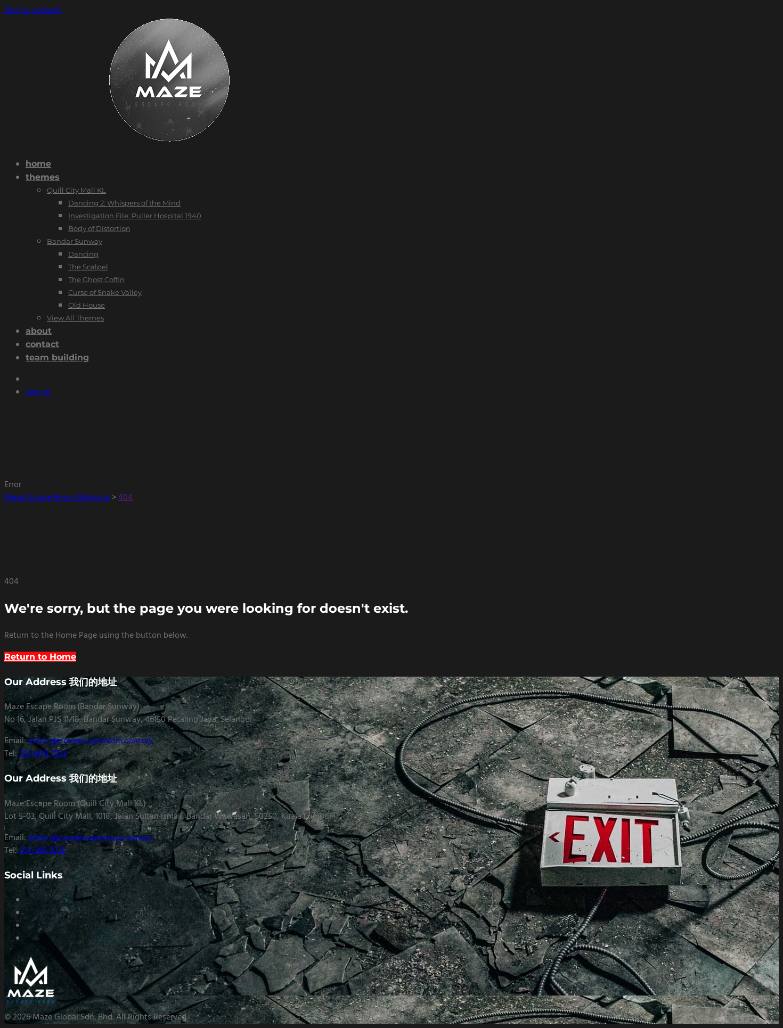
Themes (43, 177)
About (39, 331)
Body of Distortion (99, 228)
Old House (86, 305)
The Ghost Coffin (96, 279)
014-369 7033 (42, 851)
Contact (42, 344)
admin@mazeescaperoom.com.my (90, 741)
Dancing (83, 254)
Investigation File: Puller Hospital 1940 (134, 215)
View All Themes (75, 318)
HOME (38, 164)
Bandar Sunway (74, 241)
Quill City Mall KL (76, 190)
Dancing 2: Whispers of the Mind (124, 203)
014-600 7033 (43, 754)
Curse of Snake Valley (105, 292)
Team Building (57, 357)
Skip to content (32, 11)
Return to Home (40, 657)
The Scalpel (88, 266)
